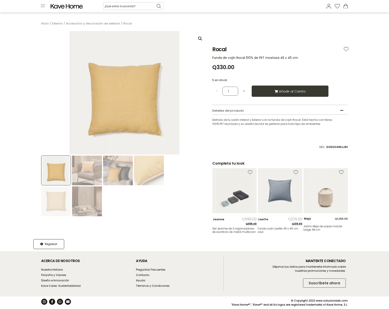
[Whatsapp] (60, 302)
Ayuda (140, 280)
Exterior (57, 23)
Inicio (45, 23)
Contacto (142, 275)
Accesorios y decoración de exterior (93, 23)
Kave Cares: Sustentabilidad (61, 286)
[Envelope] (68, 302)
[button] (43, 6)
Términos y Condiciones (153, 286)
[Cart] (346, 6)
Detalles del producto (228, 110)
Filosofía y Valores (53, 275)
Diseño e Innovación (55, 280)
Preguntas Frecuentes (150, 269)
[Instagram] (44, 302)
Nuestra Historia (52, 269)
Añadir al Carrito (292, 91)
